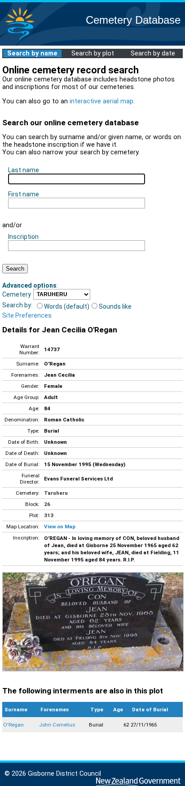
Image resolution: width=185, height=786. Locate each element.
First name (23, 194)
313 (48, 515)
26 (47, 504)
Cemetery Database (133, 20)
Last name (23, 170)
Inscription (23, 236)
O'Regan (13, 725)
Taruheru (56, 493)
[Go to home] (19, 40)
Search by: (17, 305)
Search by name (32, 53)
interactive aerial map (101, 101)
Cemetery (16, 294)
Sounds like (115, 306)
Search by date (153, 53)
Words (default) (66, 306)
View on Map (59, 526)
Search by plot (92, 53)
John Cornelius (57, 725)
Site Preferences (27, 315)
